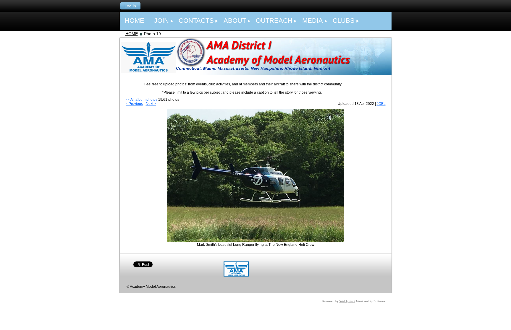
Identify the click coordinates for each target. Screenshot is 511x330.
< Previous (134, 104)
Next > (151, 104)
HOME (131, 33)
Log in (130, 6)
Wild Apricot (347, 301)
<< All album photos (141, 99)
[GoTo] (236, 275)
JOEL (381, 104)
